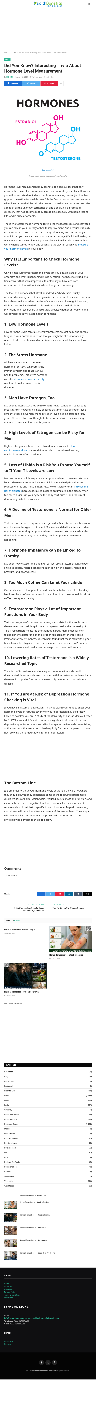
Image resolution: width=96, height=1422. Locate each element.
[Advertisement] (48, 30)
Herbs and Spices (11, 1124)
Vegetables (8, 1181)
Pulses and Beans (11, 1167)
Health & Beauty (10, 1119)
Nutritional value (10, 1143)
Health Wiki (8, 1341)
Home (6, 1284)
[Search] (89, 4)
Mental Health (9, 1134)
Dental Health (9, 1081)
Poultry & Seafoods (12, 1162)
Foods (6, 1100)
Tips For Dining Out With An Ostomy (68, 908)
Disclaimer (8, 1298)
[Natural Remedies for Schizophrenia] (25, 976)
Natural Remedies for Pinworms (33, 1228)
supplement (9, 1176)
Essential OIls (9, 1091)
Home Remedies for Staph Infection (66, 955)
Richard (9, 77)
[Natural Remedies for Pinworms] (10, 1230)
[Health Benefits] (48, 4)
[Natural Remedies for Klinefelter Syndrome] (10, 1255)
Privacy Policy (10, 1292)
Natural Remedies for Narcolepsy (33, 1240)
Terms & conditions (12, 1295)
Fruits (6, 1105)
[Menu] (7, 4)
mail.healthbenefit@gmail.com (45, 1318)
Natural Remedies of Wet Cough (19, 929)
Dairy (6, 1077)
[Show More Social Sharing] (61, 83)
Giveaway (8, 1110)
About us (8, 1286)
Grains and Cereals (11, 1115)
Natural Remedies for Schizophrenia (21, 992)
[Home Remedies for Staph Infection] (70, 939)
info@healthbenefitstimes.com (18, 1318)
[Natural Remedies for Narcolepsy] (10, 1243)
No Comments (37, 77)
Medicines (8, 1129)
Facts (7, 59)
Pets (6, 1157)
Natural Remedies (11, 1138)
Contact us (8, 1289)
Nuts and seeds (10, 1148)
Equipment (8, 1086)
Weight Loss (9, 1186)
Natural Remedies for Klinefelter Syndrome (37, 1253)
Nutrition (7, 1344)
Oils (5, 1153)
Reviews (7, 1172)
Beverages (8, 1072)
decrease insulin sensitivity (29, 379)
